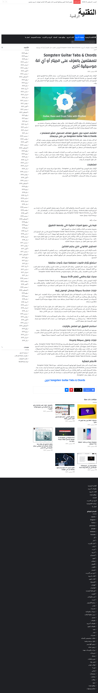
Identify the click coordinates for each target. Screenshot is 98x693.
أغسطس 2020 (23, 148)
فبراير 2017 (24, 272)
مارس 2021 (24, 127)
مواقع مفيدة (62, 37)
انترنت (93, 599)
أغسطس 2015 (23, 325)
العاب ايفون (92, 579)
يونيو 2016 (25, 296)
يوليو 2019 (25, 186)
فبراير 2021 (24, 130)
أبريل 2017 (24, 266)
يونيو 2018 (25, 225)
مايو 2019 (25, 192)
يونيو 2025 (25, 56)
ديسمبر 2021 (24, 100)
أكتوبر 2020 (24, 142)
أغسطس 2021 (23, 112)
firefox (93, 522)
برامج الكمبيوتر (91, 602)
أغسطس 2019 (23, 183)
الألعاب (93, 567)
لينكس (93, 671)
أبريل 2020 (24, 159)
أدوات (93, 546)
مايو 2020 (25, 157)
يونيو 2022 (25, 82)
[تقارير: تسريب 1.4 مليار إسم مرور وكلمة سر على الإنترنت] (64, 459)
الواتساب (92, 588)
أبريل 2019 (24, 195)
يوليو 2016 (25, 293)
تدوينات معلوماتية (90, 611)
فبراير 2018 (24, 237)
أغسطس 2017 (23, 254)
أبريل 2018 (24, 231)
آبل (94, 537)
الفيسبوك (92, 582)
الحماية (55, 37)
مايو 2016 (25, 299)
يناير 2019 (25, 204)
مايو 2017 (25, 263)
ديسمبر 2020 (24, 136)
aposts (93, 517)
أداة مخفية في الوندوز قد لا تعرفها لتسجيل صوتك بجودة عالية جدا (66, 439)
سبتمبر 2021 (24, 109)
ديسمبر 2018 (24, 207)
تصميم (93, 617)
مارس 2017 (24, 269)
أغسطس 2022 (23, 77)
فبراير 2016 (24, 308)
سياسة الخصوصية (36, 37)
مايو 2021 (25, 121)
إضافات (93, 561)
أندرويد (93, 552)
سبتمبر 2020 (24, 145)
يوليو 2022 (25, 79)
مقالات (93, 679)
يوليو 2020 (25, 151)
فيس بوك (92, 662)
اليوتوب (93, 594)
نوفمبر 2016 (24, 281)
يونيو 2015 (25, 331)
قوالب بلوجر (91, 665)
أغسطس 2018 (23, 219)
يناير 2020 (25, 168)
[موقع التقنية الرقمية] (83, 13)
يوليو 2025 (25, 53)
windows (92, 531)
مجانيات (93, 677)
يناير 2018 (25, 239)
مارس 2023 (24, 62)
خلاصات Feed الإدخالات (21, 356)
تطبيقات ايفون (91, 626)
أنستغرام (92, 555)
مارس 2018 (24, 234)
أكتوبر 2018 (24, 213)
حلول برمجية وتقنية (90, 641)
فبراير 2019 (24, 201)
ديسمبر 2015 (24, 314)
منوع (94, 682)
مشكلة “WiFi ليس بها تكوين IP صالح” (88, 421)
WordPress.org (23, 361)
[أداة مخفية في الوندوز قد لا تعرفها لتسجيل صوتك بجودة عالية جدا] (64, 432)
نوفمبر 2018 (24, 210)
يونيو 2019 (25, 189)
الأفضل (93, 564)
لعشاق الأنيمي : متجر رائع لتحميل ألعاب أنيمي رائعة (64, 418)
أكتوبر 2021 (24, 106)
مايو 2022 (25, 85)
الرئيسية (93, 47)
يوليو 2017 (25, 257)
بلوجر (93, 605)
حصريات (93, 635)
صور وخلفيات (91, 659)
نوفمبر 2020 (24, 139)
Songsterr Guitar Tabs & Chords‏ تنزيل (65, 380)
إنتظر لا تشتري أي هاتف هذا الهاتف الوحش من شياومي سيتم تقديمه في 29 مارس (42, 446)
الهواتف (93, 585)
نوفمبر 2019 (24, 174)
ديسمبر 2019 (24, 171)
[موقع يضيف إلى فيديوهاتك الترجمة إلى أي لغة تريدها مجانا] (87, 458)
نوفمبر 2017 (24, 245)
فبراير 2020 (24, 165)
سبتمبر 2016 (24, 287)
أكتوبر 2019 (24, 177)
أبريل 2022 (24, 88)
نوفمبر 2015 (24, 317)
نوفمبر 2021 (24, 103)
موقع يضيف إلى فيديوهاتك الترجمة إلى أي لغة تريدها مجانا (88, 466)
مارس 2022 (24, 91)
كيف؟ (93, 668)
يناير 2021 (25, 133)
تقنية (94, 629)
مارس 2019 (24, 198)
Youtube (92, 534)
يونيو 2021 (25, 118)
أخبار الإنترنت (91, 543)
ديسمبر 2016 (24, 278)
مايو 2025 (25, 59)
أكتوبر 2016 (24, 284)
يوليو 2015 (25, 328)
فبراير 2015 (24, 337)
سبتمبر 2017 (24, 251)
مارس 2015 (24, 334)
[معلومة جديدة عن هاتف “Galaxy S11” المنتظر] (87, 434)
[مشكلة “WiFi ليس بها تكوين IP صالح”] (87, 411)
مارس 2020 (24, 162)
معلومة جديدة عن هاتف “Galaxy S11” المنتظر (87, 443)
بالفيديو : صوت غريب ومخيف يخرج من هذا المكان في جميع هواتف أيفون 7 (42, 407)
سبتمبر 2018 (24, 216)
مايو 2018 (25, 228)
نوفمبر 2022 (24, 68)
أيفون (93, 558)
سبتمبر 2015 (24, 322)
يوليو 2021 (25, 115)
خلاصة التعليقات (23, 358)
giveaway (92, 525)
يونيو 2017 (25, 260)
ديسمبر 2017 (24, 242)
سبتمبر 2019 (24, 180)
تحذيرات (93, 608)
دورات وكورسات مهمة (89, 650)
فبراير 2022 (24, 94)
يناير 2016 (25, 311)
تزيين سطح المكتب (90, 614)
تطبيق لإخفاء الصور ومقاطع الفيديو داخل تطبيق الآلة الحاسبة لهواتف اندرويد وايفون (50, 2)
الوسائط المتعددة (90, 591)
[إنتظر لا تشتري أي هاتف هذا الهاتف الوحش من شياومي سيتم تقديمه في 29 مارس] (42, 435)
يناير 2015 (25, 340)
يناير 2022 (25, 97)
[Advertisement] (32, 19)
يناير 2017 (25, 275)
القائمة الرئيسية (89, 37)
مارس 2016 (24, 305)
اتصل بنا (27, 37)
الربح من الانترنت (47, 37)
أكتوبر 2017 (24, 248)
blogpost (92, 519)
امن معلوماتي (91, 597)
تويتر (94, 632)
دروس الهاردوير (91, 644)
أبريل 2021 (24, 124)
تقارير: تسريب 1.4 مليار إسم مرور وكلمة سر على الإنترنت (65, 468)
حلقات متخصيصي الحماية (88, 638)
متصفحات (92, 674)
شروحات (92, 653)
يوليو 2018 (25, 222)
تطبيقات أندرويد (79, 37)
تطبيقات (93, 620)
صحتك (93, 656)
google (93, 528)
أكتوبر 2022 (24, 71)
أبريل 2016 (24, 302)
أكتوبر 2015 (24, 320)
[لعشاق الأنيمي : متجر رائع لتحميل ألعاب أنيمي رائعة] (64, 409)
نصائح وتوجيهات (91, 688)
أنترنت (93, 549)
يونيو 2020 (25, 154)
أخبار (94, 540)
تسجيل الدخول (24, 353)
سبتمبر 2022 (24, 74)
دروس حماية (91, 647)
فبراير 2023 (24, 65)
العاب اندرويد (70, 37)
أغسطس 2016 (23, 290)
